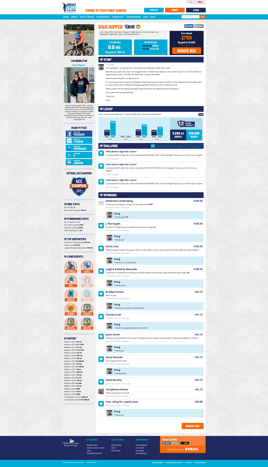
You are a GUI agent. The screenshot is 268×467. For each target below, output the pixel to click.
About (74, 17)
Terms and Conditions (200, 462)
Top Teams (140, 448)
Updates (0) (161, 146)
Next (167, 129)
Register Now (92, 445)
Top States (140, 450)
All (153, 146)
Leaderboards (133, 17)
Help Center (116, 450)
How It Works (87, 17)
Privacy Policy (188, 462)
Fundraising (103, 17)
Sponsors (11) (196, 146)
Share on (80, 147)
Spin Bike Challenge (94, 453)
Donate (174, 10)
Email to (78, 140)
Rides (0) (172, 146)
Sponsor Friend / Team (95, 448)
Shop (152, 17)
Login (196, 10)
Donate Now (187, 50)
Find (202, 17)
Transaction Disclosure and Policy (174, 462)
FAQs (145, 17)
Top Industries (141, 453)
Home (66, 17)
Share (190, 26)
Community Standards (157, 462)
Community (118, 17)
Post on (79, 133)
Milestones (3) (183, 146)
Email (200, 26)
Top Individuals (141, 445)
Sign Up (154, 10)
